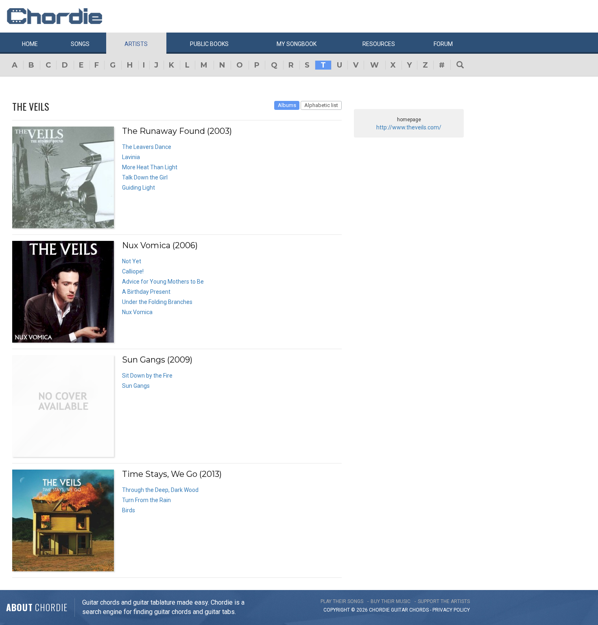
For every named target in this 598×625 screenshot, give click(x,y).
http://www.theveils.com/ (408, 127)
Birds (128, 510)
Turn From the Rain (146, 500)
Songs (80, 44)
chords (419, 610)
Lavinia (131, 157)
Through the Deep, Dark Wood (160, 490)
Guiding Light (138, 187)
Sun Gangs (136, 385)
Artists (136, 44)
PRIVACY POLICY (451, 610)
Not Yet (131, 261)
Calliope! (133, 271)
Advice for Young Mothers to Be (163, 281)
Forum (443, 44)
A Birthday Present (146, 291)
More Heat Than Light (149, 167)
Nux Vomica (137, 312)
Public (209, 44)
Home (30, 44)
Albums (287, 105)
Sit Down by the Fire (147, 375)
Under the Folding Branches (157, 302)
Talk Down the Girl (145, 177)
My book (296, 44)
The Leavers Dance (146, 147)
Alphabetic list (321, 105)
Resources (378, 44)
